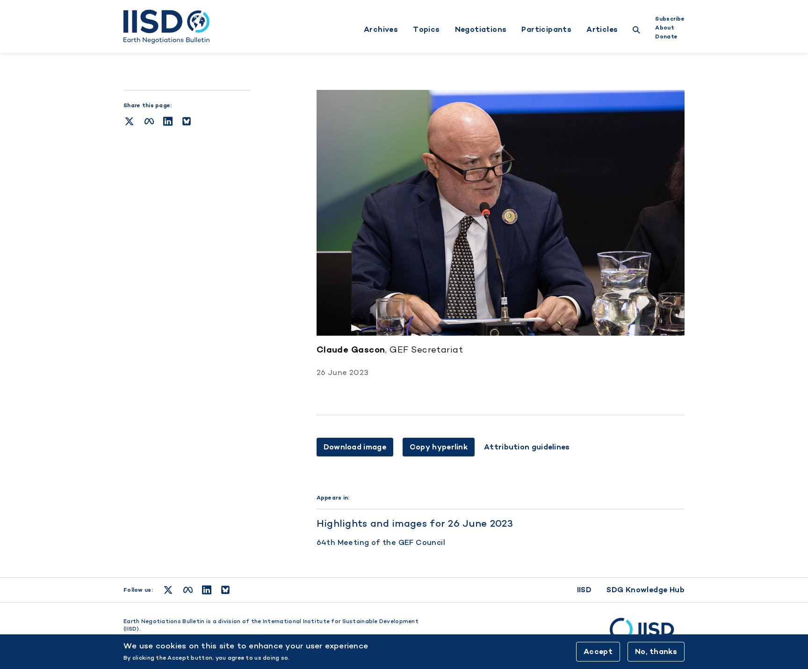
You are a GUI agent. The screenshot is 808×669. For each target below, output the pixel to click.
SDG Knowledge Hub (645, 590)
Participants (546, 29)
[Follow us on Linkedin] (206, 590)
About (664, 27)
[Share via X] (129, 121)
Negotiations (481, 29)
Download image (355, 447)
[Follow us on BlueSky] (225, 590)
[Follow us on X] (168, 590)
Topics (426, 29)
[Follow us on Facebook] (188, 590)
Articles (602, 29)
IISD (584, 590)
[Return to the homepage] (166, 26)
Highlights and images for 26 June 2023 (415, 523)
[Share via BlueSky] (186, 121)
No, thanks (656, 651)
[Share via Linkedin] (168, 121)
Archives (381, 29)
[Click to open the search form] (636, 31)
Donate (666, 36)
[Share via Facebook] (149, 121)
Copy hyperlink (439, 447)
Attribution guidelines (527, 447)
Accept (598, 651)
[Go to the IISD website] (647, 634)
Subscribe (670, 18)
